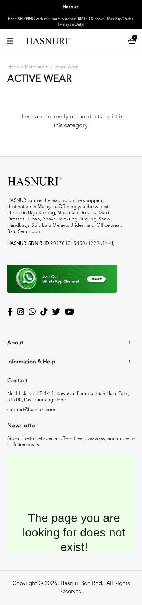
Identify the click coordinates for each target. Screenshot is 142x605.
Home (13, 67)
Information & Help (31, 362)
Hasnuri (71, 7)
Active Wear (66, 67)
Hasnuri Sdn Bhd (81, 583)
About (15, 343)
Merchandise (37, 67)
